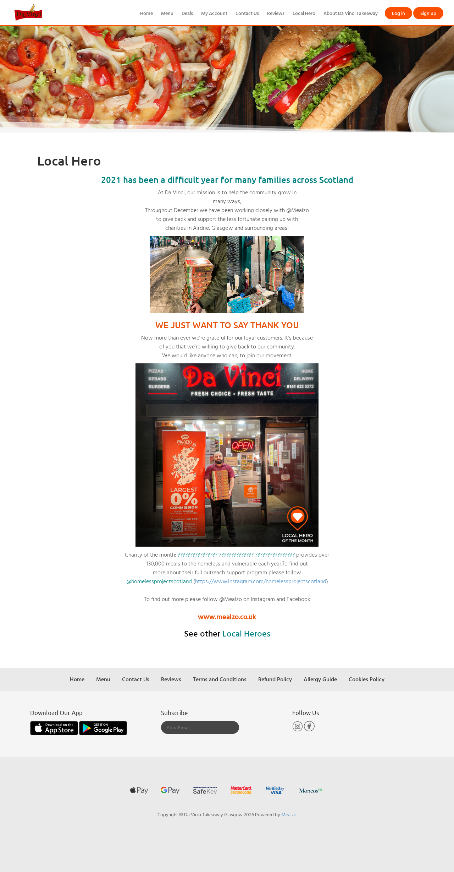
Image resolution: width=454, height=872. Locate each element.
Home (146, 13)
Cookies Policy (366, 679)
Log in (398, 13)
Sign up (428, 13)
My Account (214, 13)
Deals (187, 13)
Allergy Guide (320, 679)
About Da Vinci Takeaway (350, 13)
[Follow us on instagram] (298, 729)
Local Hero (304, 13)
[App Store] (54, 727)
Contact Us (247, 13)
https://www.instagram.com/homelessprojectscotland (260, 581)
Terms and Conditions (220, 679)
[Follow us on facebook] (309, 729)
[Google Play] (103, 727)
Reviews (275, 13)
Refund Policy (275, 679)
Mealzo (289, 814)
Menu (167, 13)
